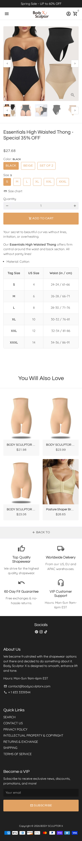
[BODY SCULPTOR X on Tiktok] (45, 632)
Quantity (9, 199)
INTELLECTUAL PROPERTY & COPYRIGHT (33, 735)
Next (75, 63)
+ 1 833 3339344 (17, 692)
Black (11, 165)
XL (37, 181)
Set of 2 (46, 165)
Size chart (13, 191)
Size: (7, 175)
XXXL (63, 181)
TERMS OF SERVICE (17, 754)
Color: (12, 159)
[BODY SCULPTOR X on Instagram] (41, 632)
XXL (49, 181)
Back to (41, 532)
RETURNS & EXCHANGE (20, 742)
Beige (28, 165)
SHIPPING (10, 748)
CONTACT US (13, 723)
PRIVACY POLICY (15, 729)
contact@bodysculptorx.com (27, 686)
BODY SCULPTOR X (51, 825)
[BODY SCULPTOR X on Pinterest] (36, 632)
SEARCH (9, 717)
